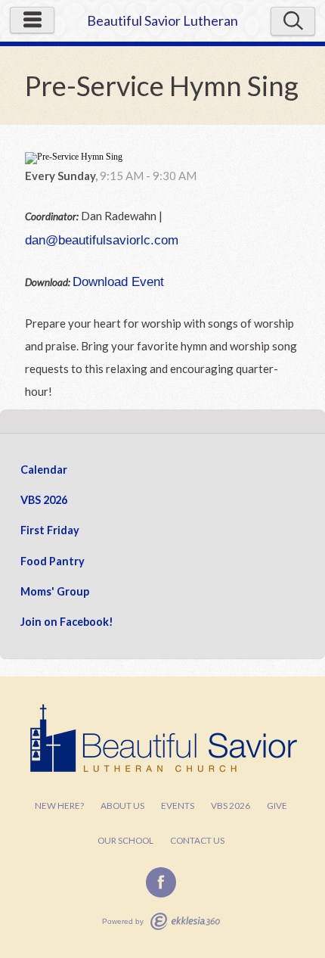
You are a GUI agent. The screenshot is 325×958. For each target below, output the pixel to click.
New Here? (59, 805)
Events (177, 805)
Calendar (43, 469)
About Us (122, 805)
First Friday (49, 530)
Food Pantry (52, 561)
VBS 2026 (43, 499)
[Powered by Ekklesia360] (185, 921)
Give (277, 805)
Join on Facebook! (66, 621)
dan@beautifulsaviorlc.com (101, 240)
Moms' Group (54, 591)
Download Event (118, 281)
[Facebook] (161, 882)
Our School (125, 840)
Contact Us (197, 840)
